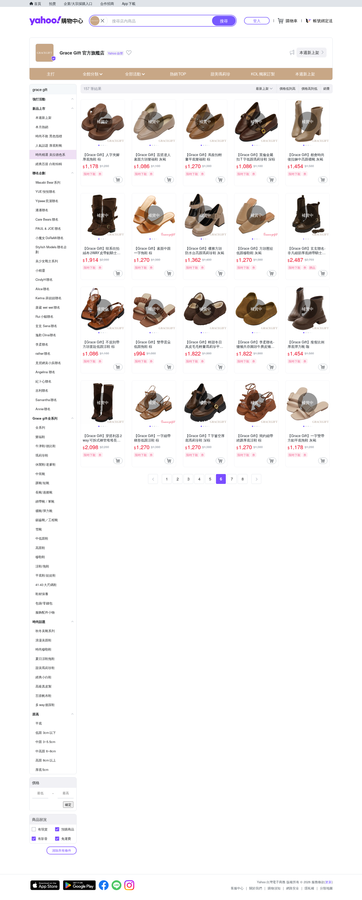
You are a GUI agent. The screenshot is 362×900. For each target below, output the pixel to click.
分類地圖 (326, 888)
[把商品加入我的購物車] (118, 179)
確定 (68, 804)
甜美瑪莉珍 (220, 74)
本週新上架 (309, 52)
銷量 (326, 88)
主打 (51, 74)
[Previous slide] (84, 121)
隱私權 (309, 888)
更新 (328, 882)
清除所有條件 (61, 850)
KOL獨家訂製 (263, 74)
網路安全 (292, 888)
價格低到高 (288, 88)
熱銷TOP (178, 74)
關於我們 (255, 888)
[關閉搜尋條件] (102, 21)
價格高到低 (309, 88)
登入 (257, 20)
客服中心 (237, 888)
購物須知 (274, 888)
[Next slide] (121, 121)
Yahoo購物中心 (56, 21)
